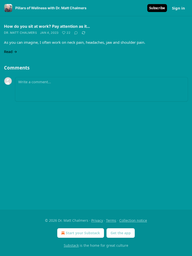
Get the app (120, 232)
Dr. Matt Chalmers (20, 32)
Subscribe (157, 8)
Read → (10, 51)
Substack (71, 245)
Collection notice (133, 220)
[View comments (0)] (76, 33)
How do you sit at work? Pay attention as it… (47, 26)
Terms (111, 220)
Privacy (97, 220)
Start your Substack (83, 232)
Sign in (178, 8)
